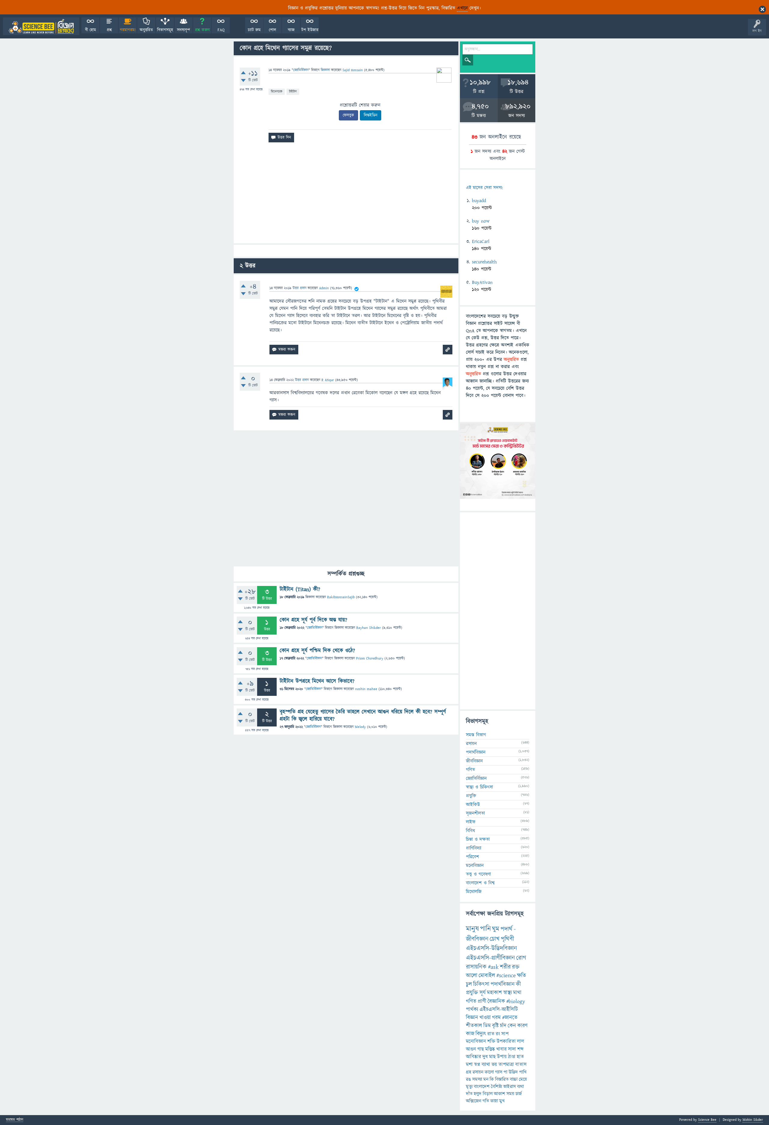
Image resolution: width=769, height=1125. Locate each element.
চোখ (495, 939)
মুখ (502, 1101)
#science (506, 976)
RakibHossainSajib (341, 597)
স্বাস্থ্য (507, 992)
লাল (520, 1041)
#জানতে (510, 1017)
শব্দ (520, 1049)
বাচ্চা (514, 1079)
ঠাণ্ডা (511, 1056)
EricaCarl (480, 241)
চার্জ (518, 1093)
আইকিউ (473, 804)
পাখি (523, 1072)
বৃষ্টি (495, 1025)
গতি (485, 1101)
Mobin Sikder (753, 1119)
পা (505, 1072)
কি (492, 1079)
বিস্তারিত (502, 1079)
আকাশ (499, 1093)
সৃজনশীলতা (475, 813)
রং (498, 1034)
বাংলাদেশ (482, 1086)
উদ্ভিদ (513, 1072)
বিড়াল (488, 1093)
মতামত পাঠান (14, 1120)
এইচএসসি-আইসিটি (498, 1009)
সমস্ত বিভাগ (476, 735)
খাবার (501, 1049)
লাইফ (471, 822)
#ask (493, 967)
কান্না (494, 1101)
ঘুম (495, 929)
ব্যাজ (291, 30)
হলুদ (478, 1093)
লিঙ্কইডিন (370, 115)
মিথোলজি (474, 891)
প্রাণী (482, 1001)
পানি (485, 929)
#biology (515, 1001)
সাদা (512, 1049)
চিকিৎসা (481, 984)
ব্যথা (520, 1086)
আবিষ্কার (473, 1056)
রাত (490, 1034)
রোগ (521, 958)
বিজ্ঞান (472, 1017)
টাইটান (293, 91)
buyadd (479, 200)
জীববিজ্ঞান (474, 761)
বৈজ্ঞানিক (496, 1001)
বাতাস (521, 1064)
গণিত (470, 769)
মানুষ (472, 929)
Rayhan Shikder (368, 627)
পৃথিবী (507, 939)
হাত (520, 1056)
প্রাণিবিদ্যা (473, 848)
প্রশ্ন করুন (202, 30)
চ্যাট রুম (254, 30)
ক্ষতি (521, 976)
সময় (510, 1093)
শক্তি (491, 1041)
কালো (489, 1072)
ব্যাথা (486, 1064)
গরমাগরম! (128, 30)
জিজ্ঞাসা (326, 70)
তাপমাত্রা (506, 1064)
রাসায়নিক (476, 967)
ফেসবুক (348, 115)
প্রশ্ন (109, 30)
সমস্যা (477, 1079)
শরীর (505, 967)
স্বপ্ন (477, 1064)
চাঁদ (503, 1025)
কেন (512, 1025)
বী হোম (90, 30)
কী (518, 984)
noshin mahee (366, 689)
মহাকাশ (494, 992)
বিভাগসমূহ (165, 30)
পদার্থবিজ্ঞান (475, 752)
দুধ (485, 1056)
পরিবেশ (472, 857)
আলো (471, 976)
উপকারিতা (506, 1041)
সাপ (505, 1034)
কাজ (470, 1034)
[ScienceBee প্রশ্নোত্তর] (41, 26)
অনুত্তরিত (146, 30)
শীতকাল (474, 1025)
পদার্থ (506, 929)
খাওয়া (485, 1017)
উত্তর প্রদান (299, 288)
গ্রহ (468, 1072)
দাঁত (469, 1093)
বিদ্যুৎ (481, 1034)
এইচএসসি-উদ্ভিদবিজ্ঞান (491, 948)
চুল (469, 984)
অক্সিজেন (473, 1101)
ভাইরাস (509, 1086)
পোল (272, 30)
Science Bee (707, 1119)
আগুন (471, 1049)
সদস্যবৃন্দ (183, 30)
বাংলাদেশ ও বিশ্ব (480, 883)
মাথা (517, 992)
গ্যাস (498, 1072)
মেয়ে (523, 1079)
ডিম (487, 1025)
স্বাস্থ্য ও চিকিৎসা (479, 787)
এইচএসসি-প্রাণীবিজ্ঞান (490, 958)
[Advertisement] (346, 195)
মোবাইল (487, 976)
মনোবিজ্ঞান (475, 865)
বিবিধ (470, 830)
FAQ (220, 30)
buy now (480, 221)
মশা (469, 1064)
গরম (496, 1017)
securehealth (484, 262)
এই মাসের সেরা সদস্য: (484, 188)
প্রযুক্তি (471, 796)
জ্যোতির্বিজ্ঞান (301, 70)
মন (485, 1079)
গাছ (480, 1049)
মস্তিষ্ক (490, 1049)
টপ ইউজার (309, 30)
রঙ (468, 1079)
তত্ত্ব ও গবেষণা (478, 874)
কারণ (522, 1025)
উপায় (502, 1056)
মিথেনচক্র (276, 91)
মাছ (492, 1056)
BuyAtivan (482, 282)
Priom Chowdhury (369, 658)
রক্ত (515, 967)
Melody (360, 726)
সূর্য (482, 993)
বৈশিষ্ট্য (496, 1086)
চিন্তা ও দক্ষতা (478, 839)
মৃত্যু (469, 1086)
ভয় (494, 1064)
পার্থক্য (472, 1009)
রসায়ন (478, 1072)
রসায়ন (471, 743)
